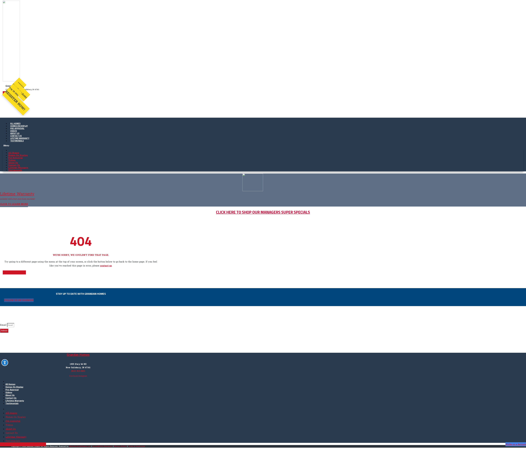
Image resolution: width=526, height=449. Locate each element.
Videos (8, 392)
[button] (263, 145)
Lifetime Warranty (14, 401)
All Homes (10, 384)
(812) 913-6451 (78, 371)
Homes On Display (14, 387)
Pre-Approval (12, 390)
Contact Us (10, 398)
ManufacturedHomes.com (80, 446)
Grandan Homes (78, 354)
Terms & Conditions (136, 446)
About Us (10, 395)
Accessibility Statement (102, 446)
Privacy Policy (120, 446)
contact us (106, 266)
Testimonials (17, 141)
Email (3, 325)
